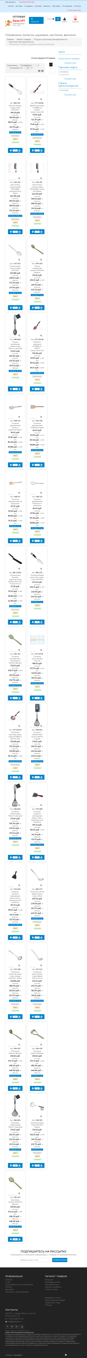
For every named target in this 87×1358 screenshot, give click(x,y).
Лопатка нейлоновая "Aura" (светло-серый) (37, 734)
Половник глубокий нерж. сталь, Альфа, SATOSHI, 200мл (15, 973)
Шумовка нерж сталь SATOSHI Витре (37, 1123)
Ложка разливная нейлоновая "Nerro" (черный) (15, 343)
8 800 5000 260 (28, 2)
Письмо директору (74, 10)
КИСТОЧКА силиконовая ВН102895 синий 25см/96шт (37, 186)
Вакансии (47, 6)
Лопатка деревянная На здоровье (15, 500)
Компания (38, 6)
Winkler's (18, 1355)
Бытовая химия (52, 1285)
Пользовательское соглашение (19, 1285)
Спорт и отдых (51, 1289)
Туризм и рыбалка (53, 1287)
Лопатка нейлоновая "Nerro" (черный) (15, 812)
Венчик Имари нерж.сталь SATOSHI (15, 106)
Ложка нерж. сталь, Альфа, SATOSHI (15, 266)
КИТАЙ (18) (64, 90)
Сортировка (12, 65)
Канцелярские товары (55, 1300)
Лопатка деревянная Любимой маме (37, 424)
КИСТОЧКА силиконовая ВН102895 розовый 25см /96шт (15, 187)
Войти (64, 22)
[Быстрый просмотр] (19, 99)
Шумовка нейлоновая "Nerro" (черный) (15, 1123)
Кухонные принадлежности (21, 42)
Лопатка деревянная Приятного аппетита (37, 501)
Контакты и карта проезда (17, 1292)
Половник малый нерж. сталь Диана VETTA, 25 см (37, 973)
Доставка (19, 6)
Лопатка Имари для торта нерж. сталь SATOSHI (37, 576)
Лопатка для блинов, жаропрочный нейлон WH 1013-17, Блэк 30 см (15, 578)
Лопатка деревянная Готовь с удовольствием (15, 425)
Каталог (11, 6)
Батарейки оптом (53, 1298)
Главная (10, 39)
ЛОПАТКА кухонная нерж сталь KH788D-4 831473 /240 (15, 734)
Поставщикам (67, 6)
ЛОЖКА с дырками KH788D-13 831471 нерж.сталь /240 (37, 345)
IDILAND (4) (64, 72)
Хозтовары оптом (52, 1282)
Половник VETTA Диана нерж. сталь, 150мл (37, 892)
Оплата (8, 1287)
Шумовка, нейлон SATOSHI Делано (15, 1200)
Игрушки (49, 1280)
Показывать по (16, 68)
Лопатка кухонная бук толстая (37, 657)
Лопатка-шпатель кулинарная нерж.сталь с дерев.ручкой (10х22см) (15, 895)
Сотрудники (28, 6)
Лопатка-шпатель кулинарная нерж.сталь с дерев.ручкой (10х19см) (37, 815)
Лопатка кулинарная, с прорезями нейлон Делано (15, 658)
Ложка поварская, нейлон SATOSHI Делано (37, 267)
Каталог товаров (24, 39)
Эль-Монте (10, 2)
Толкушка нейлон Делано (37, 1050)
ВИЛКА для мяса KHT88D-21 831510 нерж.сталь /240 (37, 107)
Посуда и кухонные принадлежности (50, 39)
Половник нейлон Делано (15, 1050)
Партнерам (56, 6)
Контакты (77, 6)
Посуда (48, 1305)
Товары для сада (52, 1303)
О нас (7, 1282)
